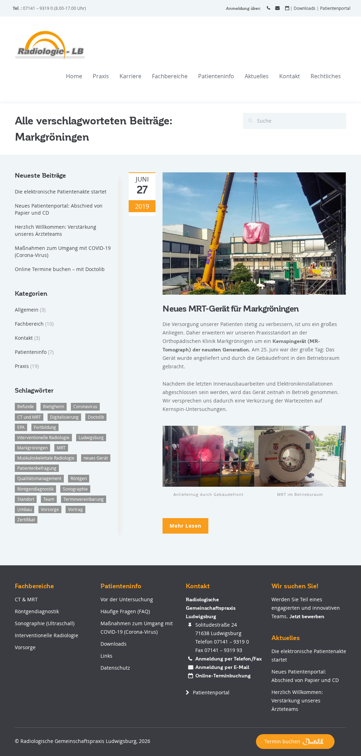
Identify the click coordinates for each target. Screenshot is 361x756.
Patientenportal (335, 8)
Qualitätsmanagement (39, 478)
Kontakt (289, 76)
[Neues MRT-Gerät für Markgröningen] (254, 232)
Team (48, 499)
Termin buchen (282, 741)
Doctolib (96, 417)
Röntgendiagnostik (35, 489)
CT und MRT (29, 417)
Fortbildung (45, 427)
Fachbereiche (170, 76)
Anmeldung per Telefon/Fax (228, 659)
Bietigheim (53, 406)
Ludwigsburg (91, 437)
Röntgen (79, 478)
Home (74, 76)
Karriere (130, 76)
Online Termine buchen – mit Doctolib (60, 269)
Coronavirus (85, 406)
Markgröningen (32, 447)
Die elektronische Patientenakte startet (60, 191)
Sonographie (75, 489)
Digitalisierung (64, 417)
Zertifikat (26, 519)
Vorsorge (50, 509)
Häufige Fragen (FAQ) (125, 611)
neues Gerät (96, 458)
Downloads (305, 8)
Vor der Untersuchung (126, 599)
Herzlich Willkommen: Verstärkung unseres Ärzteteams (55, 230)
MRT (61, 447)
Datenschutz (115, 667)
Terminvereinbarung (83, 499)
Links (106, 655)
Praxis (101, 76)
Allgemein (26, 309)
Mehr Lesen (185, 525)
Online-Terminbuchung (223, 675)
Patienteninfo (216, 76)
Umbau (24, 509)
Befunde (25, 406)
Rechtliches (326, 76)
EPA (21, 427)
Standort (25, 499)
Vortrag (75, 509)
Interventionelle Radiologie (43, 437)
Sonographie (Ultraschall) (44, 623)
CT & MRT (26, 599)
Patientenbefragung (36, 468)
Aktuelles (257, 76)
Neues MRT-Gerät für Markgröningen (231, 309)
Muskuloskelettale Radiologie (45, 458)
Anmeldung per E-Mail (222, 667)
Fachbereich (29, 323)
